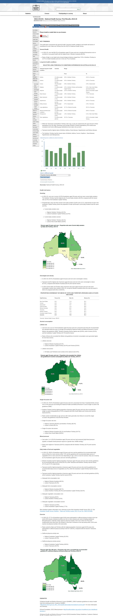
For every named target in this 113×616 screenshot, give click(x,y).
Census (47, 13)
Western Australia (35, 96)
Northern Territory (35, 102)
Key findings (35, 30)
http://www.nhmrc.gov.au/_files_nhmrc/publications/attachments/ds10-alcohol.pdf (62, 604)
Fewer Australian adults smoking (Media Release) (36, 122)
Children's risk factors (35, 72)
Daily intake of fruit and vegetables (35, 65)
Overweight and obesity (35, 53)
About (85, 13)
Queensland (36, 89)
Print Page (42, 26)
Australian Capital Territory (36, 107)
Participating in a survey (66, 13)
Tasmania (36, 99)
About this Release (35, 115)
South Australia (35, 92)
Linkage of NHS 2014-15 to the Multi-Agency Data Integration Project (35, 141)
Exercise (34, 69)
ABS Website (66, 2)
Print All (47, 26)
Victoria (35, 87)
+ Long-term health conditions (35, 47)
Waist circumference (35, 57)
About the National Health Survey (36, 34)
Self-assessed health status (35, 38)
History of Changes (35, 111)
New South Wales (36, 85)
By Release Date (36, 16)
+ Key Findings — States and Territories (35, 78)
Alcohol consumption (35, 61)
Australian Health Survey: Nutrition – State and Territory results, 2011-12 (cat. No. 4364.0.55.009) (66, 511)
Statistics (28, 13)
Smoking (34, 50)
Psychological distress (35, 42)
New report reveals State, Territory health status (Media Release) (36, 131)
